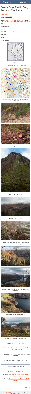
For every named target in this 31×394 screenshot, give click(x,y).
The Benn (10, 22)
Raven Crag (20, 20)
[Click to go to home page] (10, 2)
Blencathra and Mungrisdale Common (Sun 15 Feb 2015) (18, 375)
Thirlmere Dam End (10, 20)
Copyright (8, 392)
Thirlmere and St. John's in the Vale (15, 65)
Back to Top (27, 387)
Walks (2, 14)
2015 (6, 14)
